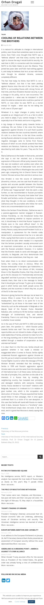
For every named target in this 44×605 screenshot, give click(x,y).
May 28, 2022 (7, 45)
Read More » (10, 485)
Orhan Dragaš (11, 2)
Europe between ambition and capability (19, 530)
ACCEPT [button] (31, 602)
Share (23, 418)
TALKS (3, 34)
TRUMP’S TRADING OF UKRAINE (13, 508)
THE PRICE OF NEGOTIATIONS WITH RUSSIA (18, 489)
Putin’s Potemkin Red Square (14, 471)
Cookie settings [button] (20, 602)
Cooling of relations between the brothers (22, 39)
